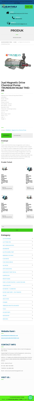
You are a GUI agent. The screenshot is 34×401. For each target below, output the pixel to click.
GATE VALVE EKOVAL (7, 268)
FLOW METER (6, 258)
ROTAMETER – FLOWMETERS (9, 289)
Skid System (6, 299)
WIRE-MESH (5, 319)
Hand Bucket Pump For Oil (9, 272)
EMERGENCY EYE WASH (8, 255)
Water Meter (6, 315)
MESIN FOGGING (6, 278)
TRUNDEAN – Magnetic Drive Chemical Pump (16, 130)
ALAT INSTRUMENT (7, 238)
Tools (4, 309)
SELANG (4, 295)
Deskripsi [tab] (6, 135)
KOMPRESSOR (6, 275)
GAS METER (5, 265)
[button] (30, 397)
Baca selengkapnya (7, 188)
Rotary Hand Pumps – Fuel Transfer (12, 292)
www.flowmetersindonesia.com (9, 335)
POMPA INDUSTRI (7, 285)
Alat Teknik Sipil (7, 242)
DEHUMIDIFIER (6, 248)
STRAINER (5, 302)
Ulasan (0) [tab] (17, 135)
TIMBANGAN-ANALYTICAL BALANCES (11, 305)
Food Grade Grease (8, 262)
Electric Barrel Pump (8, 252)
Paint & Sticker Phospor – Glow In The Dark (14, 282)
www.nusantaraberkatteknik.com (10, 338)
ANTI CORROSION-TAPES (8, 245)
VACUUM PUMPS (6, 312)
